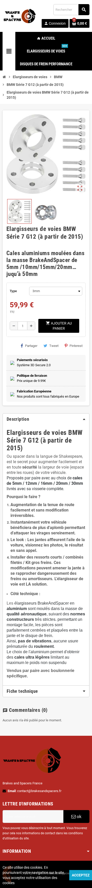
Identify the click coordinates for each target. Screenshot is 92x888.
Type (13, 291)
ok (79, 816)
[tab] (46, 419)
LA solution (36, 584)
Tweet (54, 346)
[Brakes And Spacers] (20, 15)
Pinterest (76, 346)
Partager (31, 346)
